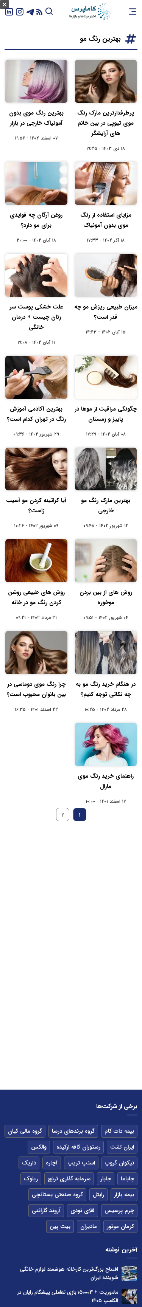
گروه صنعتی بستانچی (57, 1194)
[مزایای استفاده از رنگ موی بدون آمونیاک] (106, 183)
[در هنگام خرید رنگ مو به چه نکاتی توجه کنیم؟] (106, 652)
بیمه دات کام (119, 1131)
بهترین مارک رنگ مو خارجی (105, 505)
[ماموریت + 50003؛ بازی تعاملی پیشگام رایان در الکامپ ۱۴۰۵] (129, 1296)
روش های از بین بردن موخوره (106, 597)
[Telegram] (30, 11)
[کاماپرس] (89, 11)
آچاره (52, 1162)
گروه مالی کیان (25, 1131)
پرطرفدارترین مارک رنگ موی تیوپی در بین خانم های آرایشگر (105, 123)
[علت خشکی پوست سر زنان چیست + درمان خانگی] (36, 275)
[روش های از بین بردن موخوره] (106, 560)
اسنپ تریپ (81, 1162)
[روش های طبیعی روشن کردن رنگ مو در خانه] (36, 560)
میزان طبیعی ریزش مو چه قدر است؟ (105, 312)
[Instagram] (19, 11)
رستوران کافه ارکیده (78, 1147)
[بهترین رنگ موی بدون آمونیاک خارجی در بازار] (36, 81)
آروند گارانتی (46, 1210)
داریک (29, 1162)
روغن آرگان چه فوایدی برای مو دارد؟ (36, 220)
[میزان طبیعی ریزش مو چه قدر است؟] (106, 275)
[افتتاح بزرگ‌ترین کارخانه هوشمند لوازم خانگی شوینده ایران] (129, 1273)
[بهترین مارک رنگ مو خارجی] (106, 469)
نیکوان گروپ (119, 1162)
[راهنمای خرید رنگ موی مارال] (106, 744)
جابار (105, 1178)
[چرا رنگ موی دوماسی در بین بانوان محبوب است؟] (36, 652)
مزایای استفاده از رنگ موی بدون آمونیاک (105, 220)
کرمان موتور (120, 1226)
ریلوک (31, 1178)
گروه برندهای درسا (73, 1131)
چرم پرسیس (119, 1210)
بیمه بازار (124, 1194)
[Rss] (39, 11)
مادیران (88, 1226)
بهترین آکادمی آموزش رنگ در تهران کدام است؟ (36, 414)
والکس (39, 1147)
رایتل (98, 1194)
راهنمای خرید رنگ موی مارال (106, 781)
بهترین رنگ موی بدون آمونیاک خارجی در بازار (36, 118)
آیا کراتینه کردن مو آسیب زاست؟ (36, 505)
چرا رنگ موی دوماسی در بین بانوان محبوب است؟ (36, 689)
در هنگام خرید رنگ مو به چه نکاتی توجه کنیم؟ (106, 689)
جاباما (127, 1178)
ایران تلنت (122, 1147)
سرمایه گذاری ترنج (69, 1178)
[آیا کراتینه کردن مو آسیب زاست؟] (36, 469)
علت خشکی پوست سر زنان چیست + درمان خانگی (36, 317)
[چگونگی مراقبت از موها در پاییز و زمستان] (106, 377)
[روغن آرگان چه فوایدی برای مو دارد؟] (36, 183)
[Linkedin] (9, 11)
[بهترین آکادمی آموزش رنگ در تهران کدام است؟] (36, 377)
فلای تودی (82, 1210)
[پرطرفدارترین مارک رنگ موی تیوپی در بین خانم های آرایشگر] (106, 81)
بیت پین (60, 1226)
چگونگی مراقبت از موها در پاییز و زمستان (106, 414)
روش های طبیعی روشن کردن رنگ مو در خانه (36, 597)
